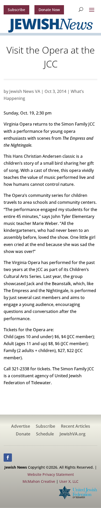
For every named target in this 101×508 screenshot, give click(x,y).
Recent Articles (75, 426)
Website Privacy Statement (50, 474)
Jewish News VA (24, 91)
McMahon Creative (39, 481)
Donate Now (49, 9)
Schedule (45, 434)
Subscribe (16, 9)
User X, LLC (68, 481)
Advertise (20, 426)
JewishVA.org (72, 434)
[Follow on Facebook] (8, 457)
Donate (23, 434)
